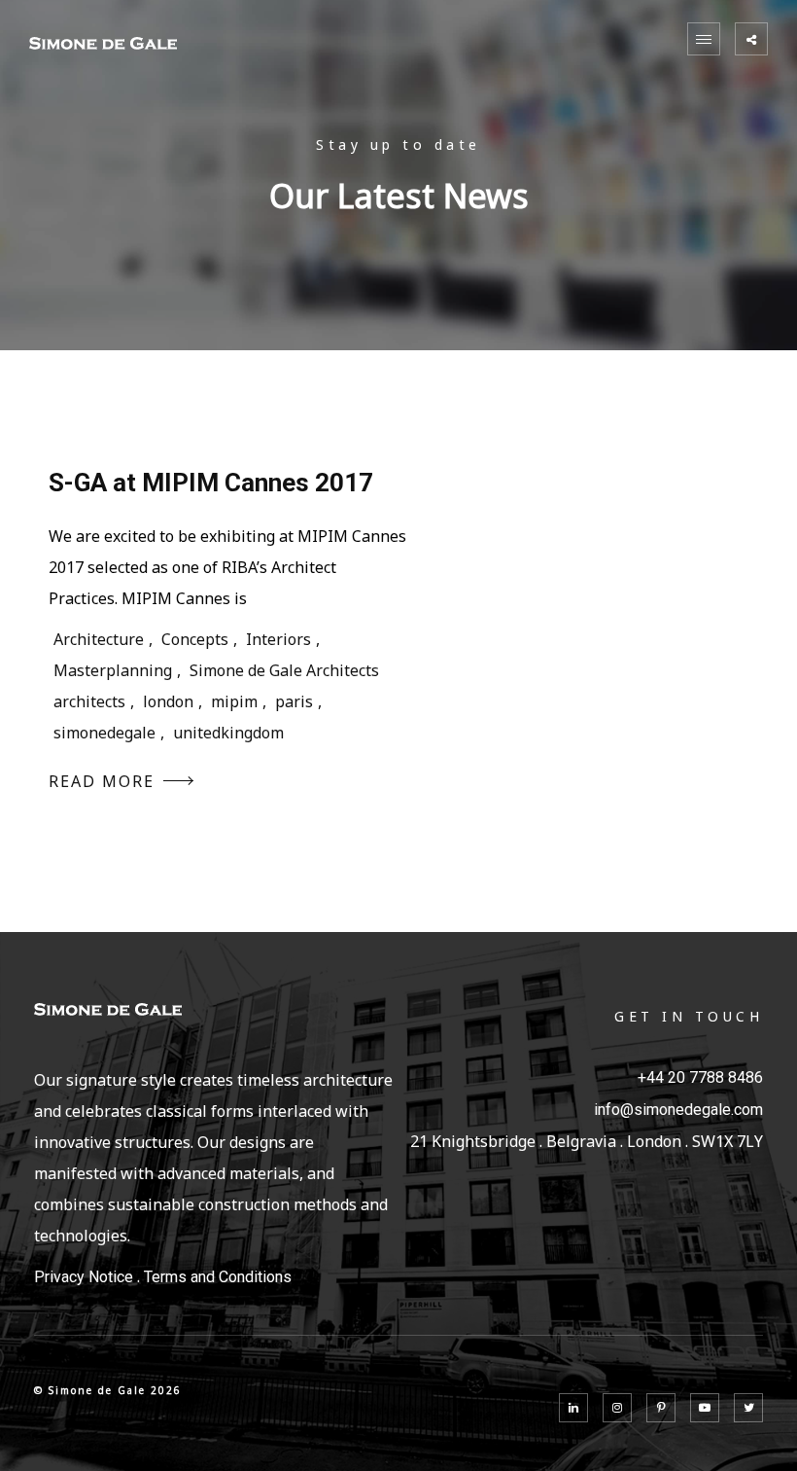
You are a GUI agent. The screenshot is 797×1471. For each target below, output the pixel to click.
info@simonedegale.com (678, 1109)
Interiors (278, 639)
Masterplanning (112, 670)
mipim (234, 701)
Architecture (98, 639)
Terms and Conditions (218, 1277)
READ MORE (102, 781)
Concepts (194, 639)
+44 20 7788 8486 (700, 1077)
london (168, 701)
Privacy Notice (83, 1277)
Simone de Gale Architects (284, 670)
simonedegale (104, 732)
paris (294, 701)
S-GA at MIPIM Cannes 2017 (211, 482)
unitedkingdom (228, 732)
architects (89, 701)
